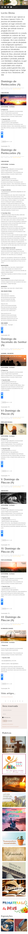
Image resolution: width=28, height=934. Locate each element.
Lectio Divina (17, 88)
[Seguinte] (22, 701)
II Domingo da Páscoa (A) (7, 696)
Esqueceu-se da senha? (7, 724)
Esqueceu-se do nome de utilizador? (10, 726)
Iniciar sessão (8, 720)
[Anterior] (5, 701)
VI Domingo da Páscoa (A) (10, 412)
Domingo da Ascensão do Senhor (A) (14, 342)
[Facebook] (14, 133)
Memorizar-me (6, 717)
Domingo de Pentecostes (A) (10, 83)
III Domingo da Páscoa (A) (10, 618)
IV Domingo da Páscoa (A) (10, 550)
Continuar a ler (7, 141)
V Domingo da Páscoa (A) (10, 481)
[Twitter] (14, 135)
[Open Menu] (4, 2)
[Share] (14, 137)
